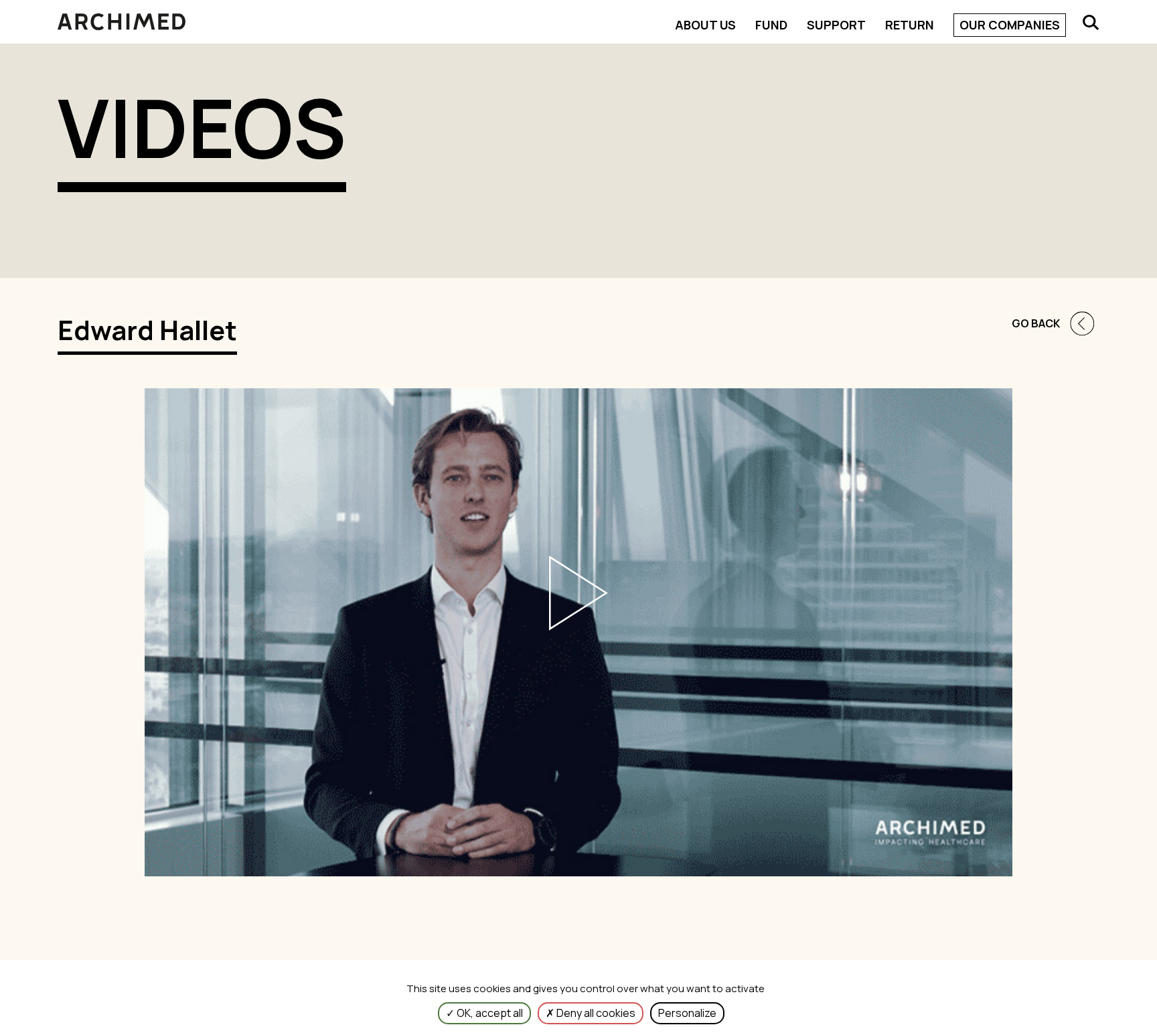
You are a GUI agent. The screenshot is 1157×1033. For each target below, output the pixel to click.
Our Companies (1009, 25)
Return (909, 25)
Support (836, 25)
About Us (705, 25)
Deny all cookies (594, 1013)
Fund (771, 25)
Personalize (687, 1013)
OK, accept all (489, 1013)
